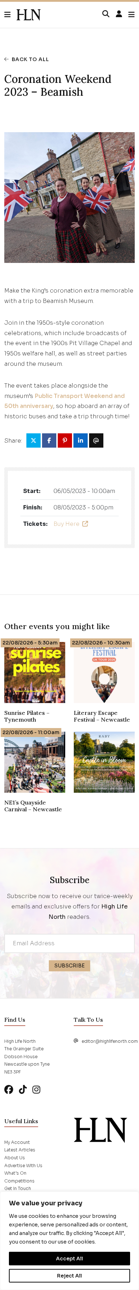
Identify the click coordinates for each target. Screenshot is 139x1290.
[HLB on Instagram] (36, 1089)
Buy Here (66, 524)
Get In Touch (17, 1188)
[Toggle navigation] (131, 14)
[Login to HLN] (119, 14)
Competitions (19, 1181)
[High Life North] (100, 1129)
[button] (10, 15)
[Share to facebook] (49, 440)
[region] (69, 1240)
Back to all (30, 59)
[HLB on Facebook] (8, 1089)
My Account (17, 1142)
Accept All (69, 1258)
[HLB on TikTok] (23, 1089)
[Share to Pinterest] (65, 440)
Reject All (69, 1275)
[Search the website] (106, 14)
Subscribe (69, 965)
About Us (14, 1157)
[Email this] (96, 440)
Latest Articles (19, 1149)
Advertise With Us (23, 1165)
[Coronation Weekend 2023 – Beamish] (28, 15)
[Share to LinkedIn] (80, 440)
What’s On (15, 1173)
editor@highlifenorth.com (110, 1041)
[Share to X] (33, 440)
